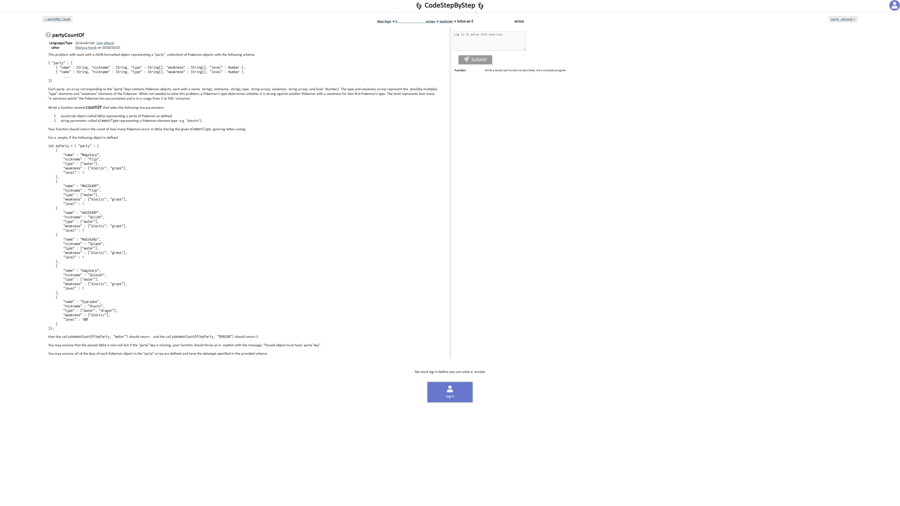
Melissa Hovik (86, 48)
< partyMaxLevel (57, 19)
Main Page (384, 21)
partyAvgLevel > (843, 19)
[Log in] (894, 5)
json (100, 43)
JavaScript (446, 21)
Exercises (415, 21)
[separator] (450, 192)
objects (109, 43)
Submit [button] (478, 60)
